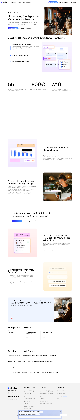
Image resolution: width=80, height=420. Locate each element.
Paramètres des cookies (12, 399)
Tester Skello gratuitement (63, 2)
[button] (13, 2)
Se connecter (73, 2)
